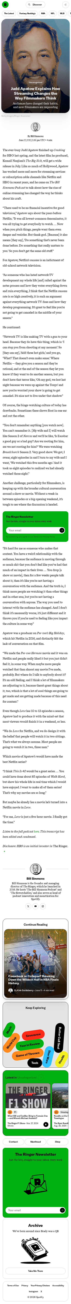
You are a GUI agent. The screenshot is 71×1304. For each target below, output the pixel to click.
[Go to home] (5, 4)
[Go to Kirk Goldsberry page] (10, 990)
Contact (13, 1141)
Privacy (24, 1285)
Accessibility (58, 1285)
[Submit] (61, 530)
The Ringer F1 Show (16, 1123)
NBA (43, 13)
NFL (52, 13)
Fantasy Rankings (27, 13)
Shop (57, 1141)
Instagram (33, 1291)
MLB (62, 13)
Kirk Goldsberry (25, 990)
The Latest (9, 13)
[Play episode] (45, 1124)
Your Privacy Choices (40, 1285)
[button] (35, 4)
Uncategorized (35, 82)
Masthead (35, 1141)
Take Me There (35, 1271)
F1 (15, 1112)
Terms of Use (13, 1285)
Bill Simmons (37, 136)
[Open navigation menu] (65, 4)
